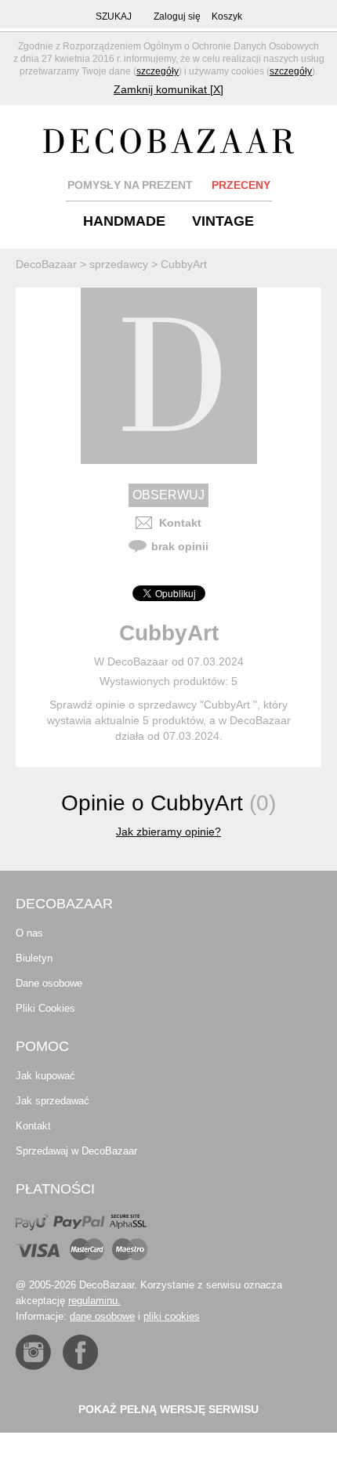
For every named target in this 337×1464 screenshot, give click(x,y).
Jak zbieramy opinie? (168, 831)
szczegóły (157, 71)
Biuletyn (34, 958)
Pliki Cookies (45, 1008)
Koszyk (227, 16)
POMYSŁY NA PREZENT (130, 185)
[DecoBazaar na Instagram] (33, 1352)
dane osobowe (102, 1316)
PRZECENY (241, 185)
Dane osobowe (49, 983)
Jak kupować (45, 1076)
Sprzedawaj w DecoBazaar (76, 1151)
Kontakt (180, 522)
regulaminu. (94, 1300)
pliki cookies (171, 1316)
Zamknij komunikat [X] (168, 89)
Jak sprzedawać (52, 1101)
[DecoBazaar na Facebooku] (80, 1352)
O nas (29, 933)
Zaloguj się (177, 16)
